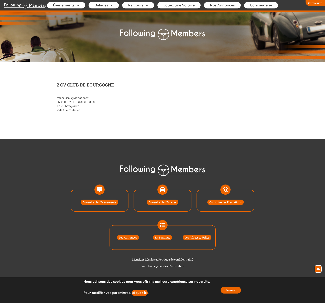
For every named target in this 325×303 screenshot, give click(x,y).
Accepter (230, 290)
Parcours (135, 5)
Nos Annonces (222, 5)
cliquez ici (139, 292)
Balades (101, 5)
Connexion (315, 3)
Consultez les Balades (162, 202)
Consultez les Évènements (99, 202)
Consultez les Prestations (225, 202)
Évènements (63, 5)
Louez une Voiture (179, 5)
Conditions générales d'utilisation (162, 266)
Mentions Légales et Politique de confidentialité (162, 259)
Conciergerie (261, 5)
